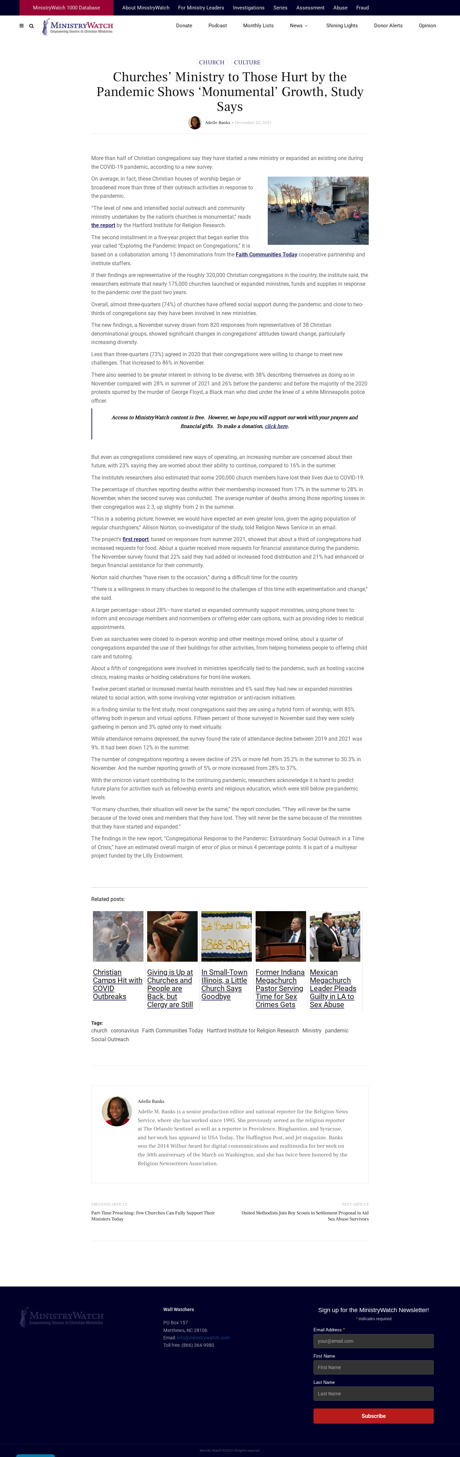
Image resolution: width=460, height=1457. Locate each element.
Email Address (329, 1329)
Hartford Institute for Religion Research (253, 1030)
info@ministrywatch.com (203, 1337)
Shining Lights (342, 26)
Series (280, 8)
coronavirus (125, 1030)
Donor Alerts (388, 26)
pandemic (337, 1030)
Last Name (324, 1382)
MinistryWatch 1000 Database (66, 8)
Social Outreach (110, 1039)
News (296, 26)
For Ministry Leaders (201, 8)
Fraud (362, 8)
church (99, 1030)
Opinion (427, 26)
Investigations (249, 8)
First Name (324, 1356)
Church (212, 62)
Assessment (310, 8)
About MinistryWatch (145, 8)
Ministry (312, 1030)
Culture (247, 62)
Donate (184, 26)
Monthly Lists (258, 26)
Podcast (217, 26)
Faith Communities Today (172, 1030)
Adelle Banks (217, 122)
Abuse (340, 8)
